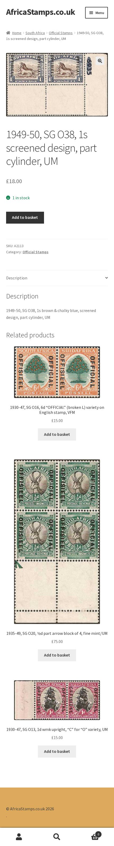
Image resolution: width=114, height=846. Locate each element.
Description (16, 278)
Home (16, 32)
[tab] (57, 278)
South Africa (35, 32)
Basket (87, 832)
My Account (19, 837)
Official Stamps (61, 32)
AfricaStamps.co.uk (40, 12)
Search (57, 837)
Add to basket (25, 217)
